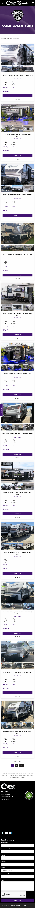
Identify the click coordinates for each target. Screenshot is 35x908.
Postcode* (4, 861)
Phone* (3, 855)
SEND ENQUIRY (17, 900)
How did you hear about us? (9, 874)
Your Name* (4, 842)
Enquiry (3, 880)
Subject (3, 867)
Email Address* (5, 848)
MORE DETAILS (17, 96)
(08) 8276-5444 (5, 799)
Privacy (25, 905)
